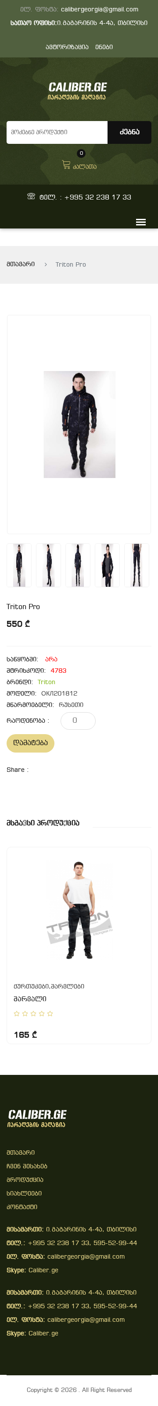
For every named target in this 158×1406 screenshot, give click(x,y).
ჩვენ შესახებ (27, 1166)
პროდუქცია (25, 1180)
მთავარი (21, 264)
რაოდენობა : (28, 721)
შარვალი (30, 999)
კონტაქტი (22, 1207)
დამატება (30, 743)
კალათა (85, 163)
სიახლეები (24, 1194)
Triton (46, 682)
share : (18, 770)
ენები (104, 47)
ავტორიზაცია (67, 47)
